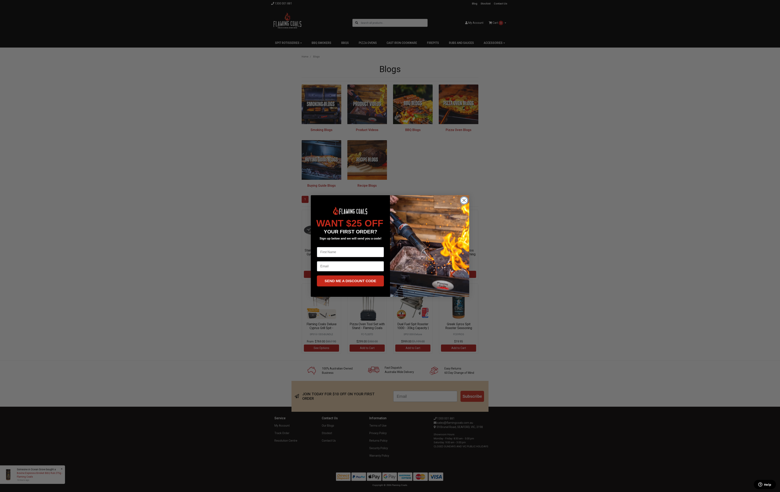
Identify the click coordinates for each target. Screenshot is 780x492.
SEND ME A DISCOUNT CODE (350, 281)
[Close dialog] (464, 200)
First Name (325, 244)
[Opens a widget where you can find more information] (765, 485)
